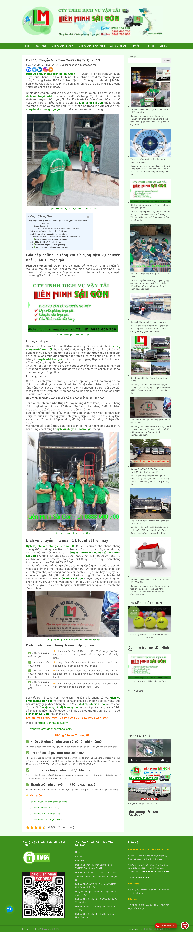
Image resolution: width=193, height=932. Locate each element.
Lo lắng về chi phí (43, 223)
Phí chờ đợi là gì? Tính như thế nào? (48, 242)
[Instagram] (45, 69)
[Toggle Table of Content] (87, 217)
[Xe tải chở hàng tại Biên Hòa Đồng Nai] (150, 306)
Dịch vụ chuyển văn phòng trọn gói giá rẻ (48, 801)
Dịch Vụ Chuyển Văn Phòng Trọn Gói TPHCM (95, 872)
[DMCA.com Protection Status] (36, 864)
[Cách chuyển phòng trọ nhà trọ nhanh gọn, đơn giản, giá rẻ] (150, 190)
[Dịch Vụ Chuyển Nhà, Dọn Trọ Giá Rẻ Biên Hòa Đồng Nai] (150, 556)
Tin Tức (150, 45)
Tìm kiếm (132, 56)
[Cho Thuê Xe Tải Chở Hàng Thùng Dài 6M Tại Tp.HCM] (150, 503)
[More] (50, 69)
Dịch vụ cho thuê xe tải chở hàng (44, 807)
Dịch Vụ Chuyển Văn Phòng (92, 45)
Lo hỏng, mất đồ (42, 226)
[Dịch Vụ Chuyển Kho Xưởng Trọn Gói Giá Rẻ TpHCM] (150, 247)
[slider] (147, 760)
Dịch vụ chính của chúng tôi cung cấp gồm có (50, 234)
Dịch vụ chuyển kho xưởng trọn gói (45, 813)
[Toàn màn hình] (167, 760)
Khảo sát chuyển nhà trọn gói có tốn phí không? (53, 239)
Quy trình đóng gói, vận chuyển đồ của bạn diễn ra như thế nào (59, 228)
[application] (149, 751)
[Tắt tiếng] (162, 760)
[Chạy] (132, 760)
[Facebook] (28, 69)
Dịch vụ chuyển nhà (133, 929)
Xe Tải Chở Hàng (118, 45)
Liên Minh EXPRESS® (32, 929)
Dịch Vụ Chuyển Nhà (61, 45)
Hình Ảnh (136, 45)
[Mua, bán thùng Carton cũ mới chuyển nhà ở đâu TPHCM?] (150, 407)
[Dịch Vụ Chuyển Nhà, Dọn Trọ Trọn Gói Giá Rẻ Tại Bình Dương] (150, 86)
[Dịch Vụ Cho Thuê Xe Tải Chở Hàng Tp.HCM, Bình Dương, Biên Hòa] (150, 452)
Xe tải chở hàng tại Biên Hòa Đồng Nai (148, 322)
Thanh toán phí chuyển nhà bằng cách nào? (51, 247)
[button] (149, 751)
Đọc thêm (134, 124)
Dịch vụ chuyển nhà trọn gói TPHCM (45, 819)
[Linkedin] (39, 69)
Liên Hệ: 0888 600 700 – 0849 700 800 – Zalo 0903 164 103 (58, 236)
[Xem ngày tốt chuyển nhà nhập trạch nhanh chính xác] (150, 142)
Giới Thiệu (41, 45)
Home (28, 45)
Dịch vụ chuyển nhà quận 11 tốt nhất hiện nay (49, 231)
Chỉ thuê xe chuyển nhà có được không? (50, 245)
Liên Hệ (163, 45)
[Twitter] (34, 69)
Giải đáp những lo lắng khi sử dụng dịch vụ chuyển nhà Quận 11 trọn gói (59, 221)
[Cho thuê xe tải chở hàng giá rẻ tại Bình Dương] (150, 355)
